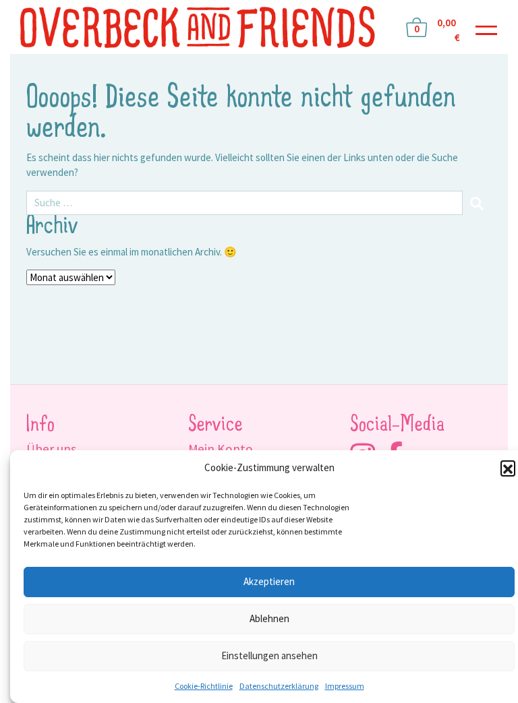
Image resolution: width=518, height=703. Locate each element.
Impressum (344, 686)
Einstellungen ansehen (269, 655)
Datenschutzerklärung (278, 686)
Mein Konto (220, 449)
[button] (508, 468)
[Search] (477, 203)
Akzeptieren (269, 581)
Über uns (51, 449)
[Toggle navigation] (486, 27)
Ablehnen (269, 618)
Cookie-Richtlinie (204, 686)
